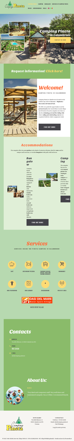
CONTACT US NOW (60, 40)
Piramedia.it (68, 438)
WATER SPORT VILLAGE (37, 307)
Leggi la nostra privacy (59, 427)
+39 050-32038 (62, 420)
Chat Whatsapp (59, 424)
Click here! (54, 71)
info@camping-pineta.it (18, 355)
